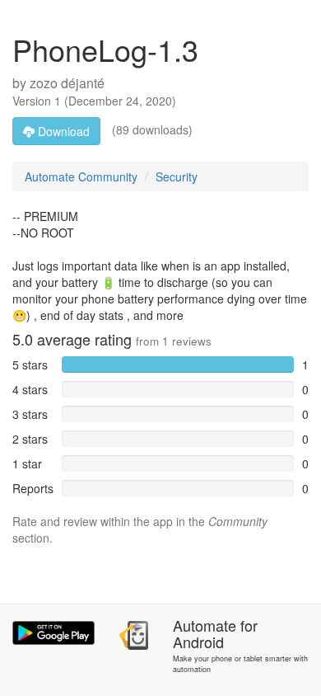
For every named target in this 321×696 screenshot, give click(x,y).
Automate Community (81, 176)
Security (177, 176)
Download (62, 131)
